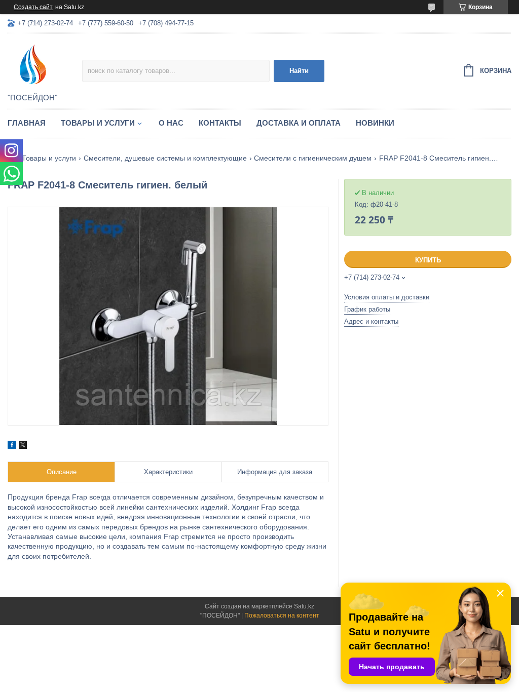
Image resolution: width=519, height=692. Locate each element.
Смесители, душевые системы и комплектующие (165, 158)
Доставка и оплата (298, 123)
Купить (428, 260)
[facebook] (12, 446)
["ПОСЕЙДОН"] (45, 64)
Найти (299, 70)
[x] (23, 446)
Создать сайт (33, 7)
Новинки (375, 123)
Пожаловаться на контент (281, 615)
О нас (171, 123)
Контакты (220, 123)
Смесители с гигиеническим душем (313, 158)
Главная (27, 123)
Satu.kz (304, 606)
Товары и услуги (98, 123)
